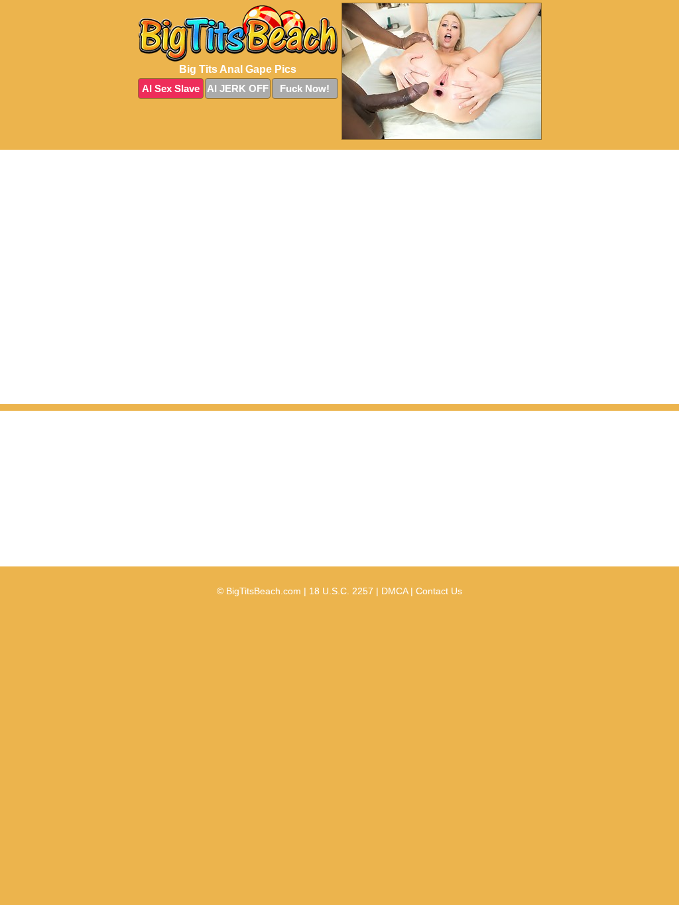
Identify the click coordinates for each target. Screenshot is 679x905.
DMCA (394, 591)
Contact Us (439, 591)
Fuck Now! (305, 88)
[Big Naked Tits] (238, 33)
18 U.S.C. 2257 (341, 591)
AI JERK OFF (238, 88)
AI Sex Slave (171, 88)
